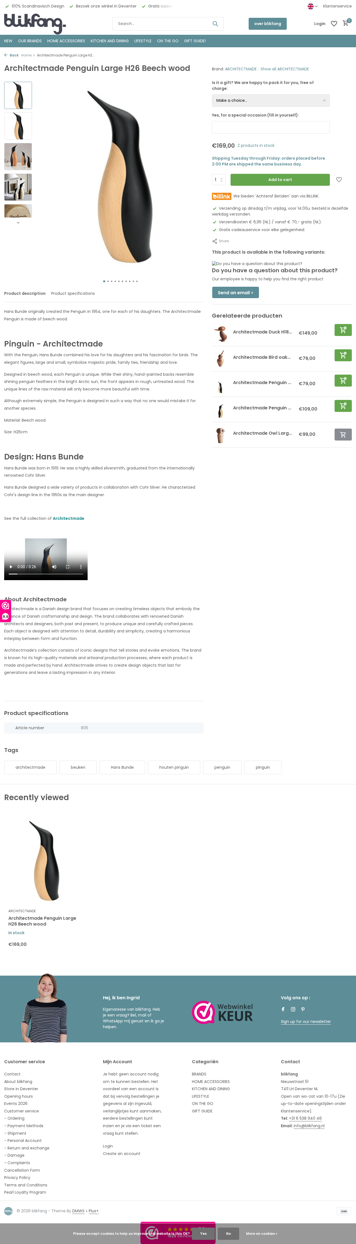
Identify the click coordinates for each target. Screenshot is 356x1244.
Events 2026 (16, 1103)
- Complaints (17, 1163)
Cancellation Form (22, 1170)
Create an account (121, 1153)
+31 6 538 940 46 (305, 1118)
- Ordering (14, 1118)
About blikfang (18, 1081)
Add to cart (280, 179)
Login (108, 1146)
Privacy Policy (17, 1177)
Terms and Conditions (25, 1185)
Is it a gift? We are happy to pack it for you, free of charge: (263, 85)
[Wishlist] (334, 24)
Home (26, 55)
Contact (12, 1074)
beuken (78, 767)
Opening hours (18, 1096)
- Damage (14, 1155)
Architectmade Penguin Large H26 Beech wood (42, 921)
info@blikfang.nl (309, 1126)
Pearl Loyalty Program (25, 1192)
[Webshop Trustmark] (222, 1012)
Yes (203, 1233)
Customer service (21, 1111)
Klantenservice (337, 6)
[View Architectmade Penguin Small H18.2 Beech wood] (220, 409)
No (228, 1233)
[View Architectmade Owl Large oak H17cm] (220, 434)
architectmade (30, 767)
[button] (104, 281)
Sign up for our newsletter (306, 1021)
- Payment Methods (23, 1126)
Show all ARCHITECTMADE (285, 69)
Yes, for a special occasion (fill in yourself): (255, 115)
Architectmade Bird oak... (262, 357)
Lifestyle (143, 41)
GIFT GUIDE (202, 1111)
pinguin (263, 767)
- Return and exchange (27, 1148)
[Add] (343, 330)
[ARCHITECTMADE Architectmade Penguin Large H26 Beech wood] (44, 861)
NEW (8, 41)
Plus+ (94, 1211)
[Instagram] (293, 1009)
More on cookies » (261, 1233)
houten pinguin (174, 767)
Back (14, 55)
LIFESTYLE (200, 1096)
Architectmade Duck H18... (262, 332)
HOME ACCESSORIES (66, 41)
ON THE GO (168, 41)
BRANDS (199, 1074)
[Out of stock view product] (343, 435)
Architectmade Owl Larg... (262, 433)
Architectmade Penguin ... (262, 382)
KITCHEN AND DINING (110, 41)
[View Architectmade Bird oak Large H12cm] (220, 358)
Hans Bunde (122, 767)
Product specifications (73, 293)
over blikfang (267, 23)
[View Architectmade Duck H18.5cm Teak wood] (220, 333)
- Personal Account (23, 1140)
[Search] (215, 23)
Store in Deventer (21, 1089)
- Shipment (15, 1133)
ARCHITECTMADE (241, 69)
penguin (222, 767)
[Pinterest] (303, 1009)
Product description (25, 293)
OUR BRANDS (30, 41)
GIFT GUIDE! (195, 41)
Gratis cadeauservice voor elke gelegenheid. (262, 230)
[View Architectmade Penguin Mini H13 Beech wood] (220, 384)
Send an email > (235, 293)
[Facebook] (283, 1009)
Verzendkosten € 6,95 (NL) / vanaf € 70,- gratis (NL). (270, 222)
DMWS (78, 1211)
